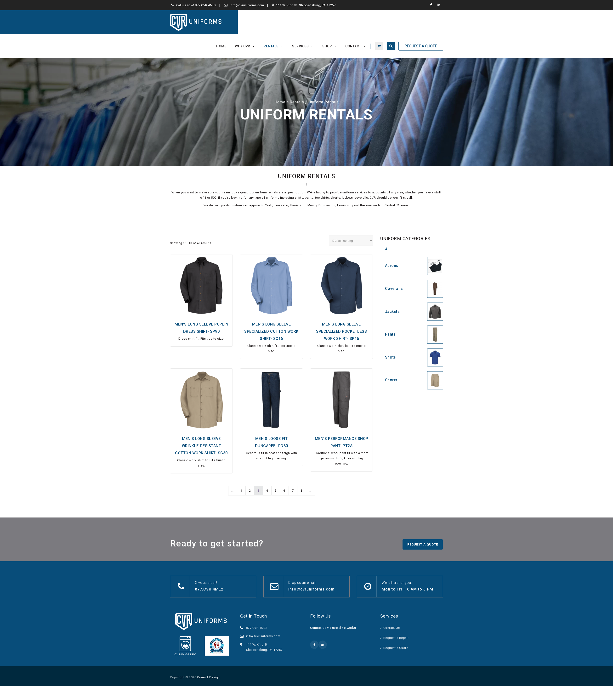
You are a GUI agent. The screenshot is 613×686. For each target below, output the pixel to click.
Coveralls (394, 288)
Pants (390, 334)
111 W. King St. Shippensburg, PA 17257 (305, 5)
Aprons (391, 265)
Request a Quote (395, 648)
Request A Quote (420, 46)
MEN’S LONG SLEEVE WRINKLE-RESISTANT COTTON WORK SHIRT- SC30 (201, 445)
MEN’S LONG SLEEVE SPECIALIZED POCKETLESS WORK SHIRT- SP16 (341, 331)
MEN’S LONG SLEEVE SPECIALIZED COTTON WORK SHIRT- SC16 (271, 331)
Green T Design (208, 677)
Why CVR (242, 46)
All (387, 249)
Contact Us (391, 628)
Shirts (390, 357)
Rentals (271, 46)
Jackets (392, 311)
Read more (201, 313)
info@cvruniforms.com (247, 5)
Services (300, 46)
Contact (353, 46)
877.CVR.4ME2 (205, 5)
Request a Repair (396, 638)
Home (221, 46)
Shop (327, 46)
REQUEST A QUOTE (422, 544)
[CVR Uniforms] (196, 22)
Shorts (391, 380)
